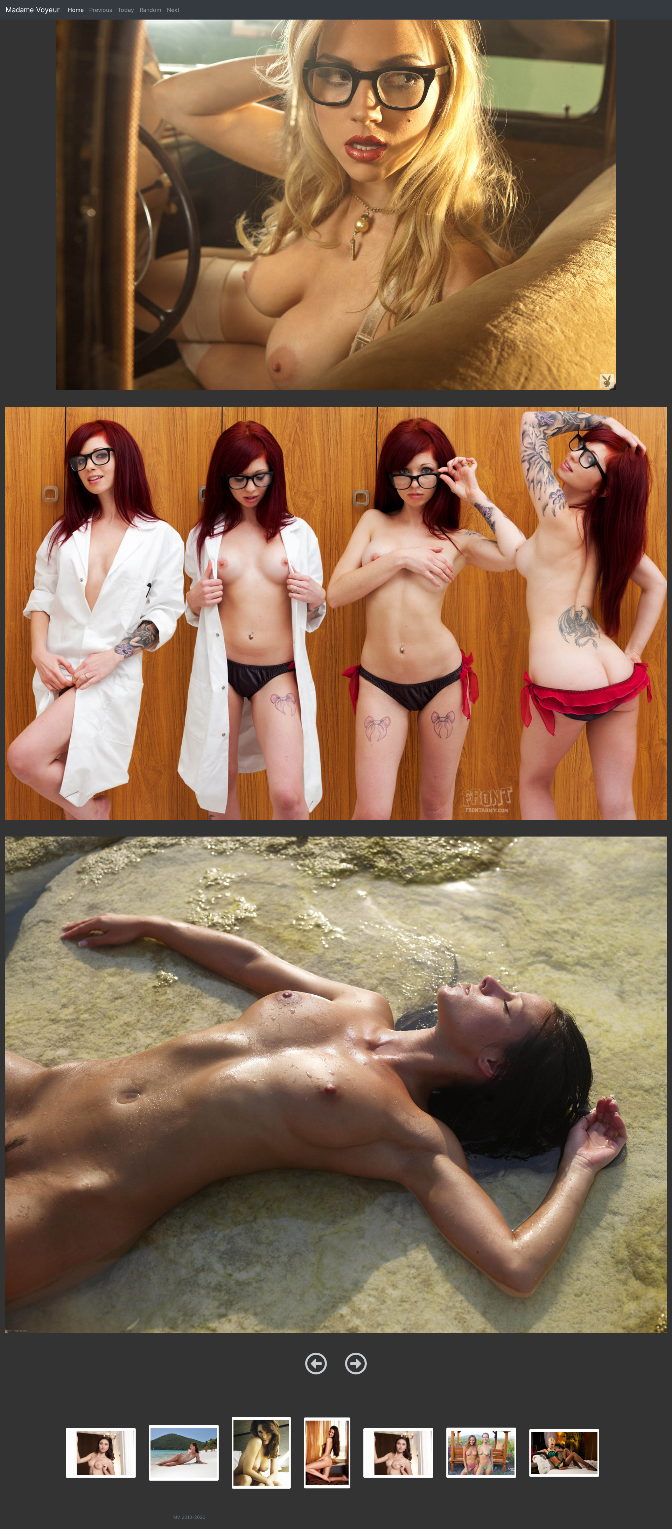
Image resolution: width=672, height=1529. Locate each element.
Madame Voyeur (32, 10)
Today (126, 9)
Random (150, 9)
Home (77, 9)
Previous (100, 9)
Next (173, 9)
